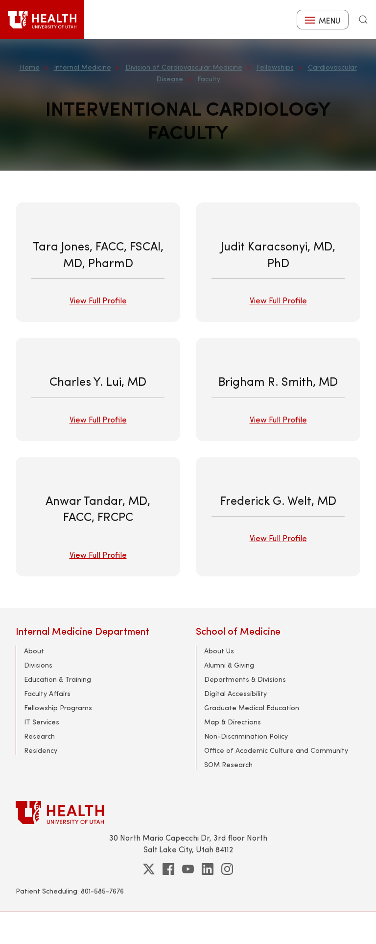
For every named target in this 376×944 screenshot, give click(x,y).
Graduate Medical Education (251, 707)
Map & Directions (232, 721)
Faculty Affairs (47, 693)
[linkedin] (207, 869)
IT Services (41, 721)
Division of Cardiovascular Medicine (183, 67)
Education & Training (57, 679)
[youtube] (188, 869)
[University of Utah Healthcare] (188, 812)
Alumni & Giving (229, 665)
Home (30, 67)
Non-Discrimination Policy (246, 736)
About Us (219, 650)
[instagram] (227, 869)
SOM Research (228, 764)
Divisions (38, 665)
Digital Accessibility (235, 693)
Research (39, 736)
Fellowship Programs (58, 707)
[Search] (363, 20)
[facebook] (168, 869)
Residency (40, 750)
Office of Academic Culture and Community (276, 750)
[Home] (42, 19)
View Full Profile (98, 300)
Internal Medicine (82, 67)
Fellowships (275, 67)
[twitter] (149, 869)
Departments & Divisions (245, 679)
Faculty (208, 78)
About (34, 650)
